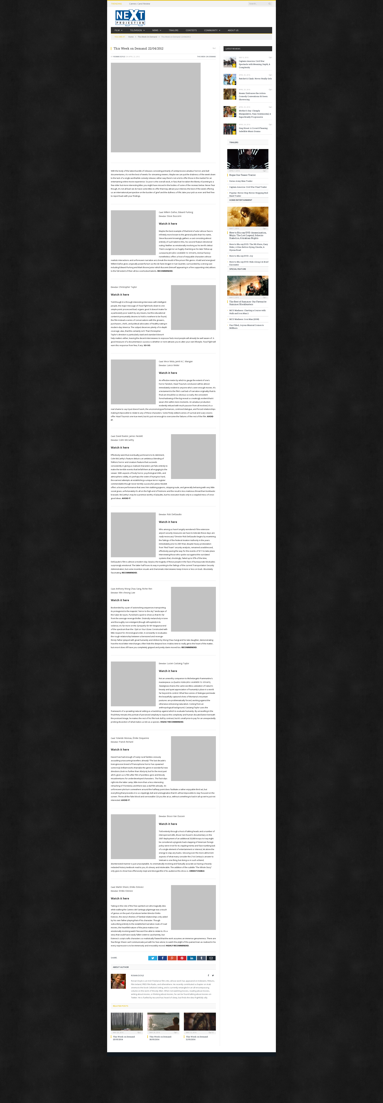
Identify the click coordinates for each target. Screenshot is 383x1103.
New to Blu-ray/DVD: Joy (241, 256)
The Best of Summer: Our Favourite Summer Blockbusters (247, 303)
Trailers (173, 30)
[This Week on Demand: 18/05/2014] (163, 1018)
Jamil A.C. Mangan (182, 360)
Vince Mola (169, 360)
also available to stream (183, 252)
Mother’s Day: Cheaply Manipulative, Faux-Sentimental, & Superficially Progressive (255, 113)
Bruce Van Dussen (175, 812)
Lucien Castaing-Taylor (177, 660)
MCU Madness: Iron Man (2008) (244, 319)
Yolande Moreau (123, 734)
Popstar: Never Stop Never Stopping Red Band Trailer (248, 194)
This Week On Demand (206, 56)
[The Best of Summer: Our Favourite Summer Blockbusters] (247, 286)
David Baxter (121, 434)
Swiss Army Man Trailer (241, 181)
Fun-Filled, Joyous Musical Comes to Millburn (246, 326)
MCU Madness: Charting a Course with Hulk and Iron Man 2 (247, 312)
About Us (233, 30)
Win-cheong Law (126, 589)
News (155, 30)
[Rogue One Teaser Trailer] (247, 160)
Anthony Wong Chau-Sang (128, 586)
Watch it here (168, 223)
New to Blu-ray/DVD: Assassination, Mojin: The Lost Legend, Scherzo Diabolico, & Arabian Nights (248, 235)
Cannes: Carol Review (139, 3)
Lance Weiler (173, 363)
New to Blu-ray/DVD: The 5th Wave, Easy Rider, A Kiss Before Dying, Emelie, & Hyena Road (248, 247)
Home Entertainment (240, 200)
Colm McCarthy (125, 438)
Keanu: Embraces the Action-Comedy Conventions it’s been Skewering (253, 96)
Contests (191, 30)
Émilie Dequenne (139, 734)
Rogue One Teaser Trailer (242, 175)
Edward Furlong (184, 212)
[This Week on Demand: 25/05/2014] (127, 1018)
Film (117, 30)
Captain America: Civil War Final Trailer (248, 187)
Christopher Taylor (127, 286)
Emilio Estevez (135, 882)
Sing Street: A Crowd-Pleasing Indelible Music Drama (253, 130)
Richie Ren (145, 586)
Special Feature (237, 269)
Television (136, 30)
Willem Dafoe (170, 212)
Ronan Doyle (119, 56)
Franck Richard (125, 738)
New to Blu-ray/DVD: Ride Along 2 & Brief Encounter (248, 263)
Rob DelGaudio (174, 512)
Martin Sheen (122, 882)
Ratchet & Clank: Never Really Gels (255, 78)
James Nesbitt (134, 434)
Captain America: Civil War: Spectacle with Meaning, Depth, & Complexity (254, 64)
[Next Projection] (130, 17)
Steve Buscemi (173, 215)
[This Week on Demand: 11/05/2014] (200, 1018)
